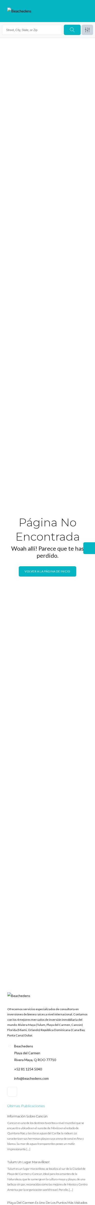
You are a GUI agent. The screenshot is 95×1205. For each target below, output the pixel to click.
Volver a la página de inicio (47, 571)
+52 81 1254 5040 (28, 1069)
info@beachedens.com (31, 1078)
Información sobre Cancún (27, 1116)
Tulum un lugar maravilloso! (28, 1162)
